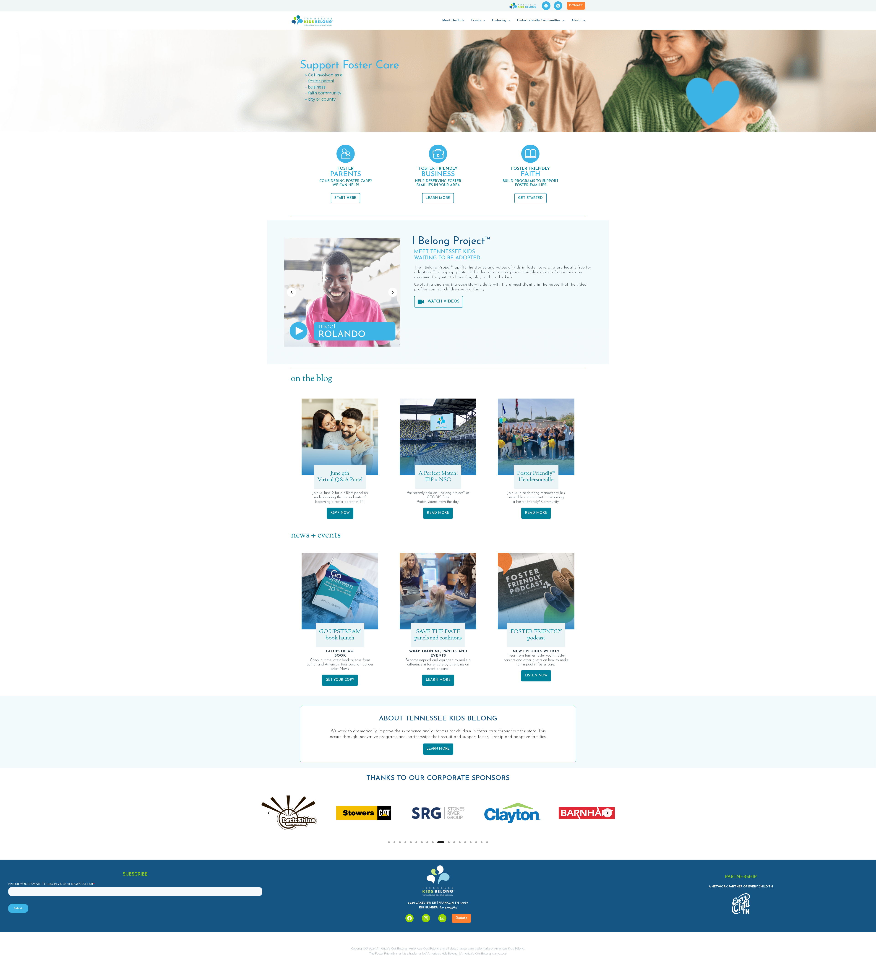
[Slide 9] (432, 842)
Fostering (499, 20)
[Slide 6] (416, 842)
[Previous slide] (291, 292)
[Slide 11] (443, 842)
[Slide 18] (487, 842)
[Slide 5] (411, 842)
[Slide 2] (394, 842)
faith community (324, 92)
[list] (342, 292)
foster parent (321, 80)
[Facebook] (546, 5)
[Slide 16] (476, 842)
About (576, 20)
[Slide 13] (459, 842)
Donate (576, 5)
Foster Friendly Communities (538, 20)
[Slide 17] (481, 842)
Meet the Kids (453, 20)
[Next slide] (392, 292)
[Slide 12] (451, 842)
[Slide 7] (422, 842)
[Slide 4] (405, 842)
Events (476, 20)
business (317, 86)
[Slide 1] (389, 842)
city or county (322, 99)
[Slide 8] (427, 842)
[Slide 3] (400, 842)
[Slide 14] (465, 842)
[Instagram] (558, 5)
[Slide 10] (438, 842)
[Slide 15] (470, 842)
